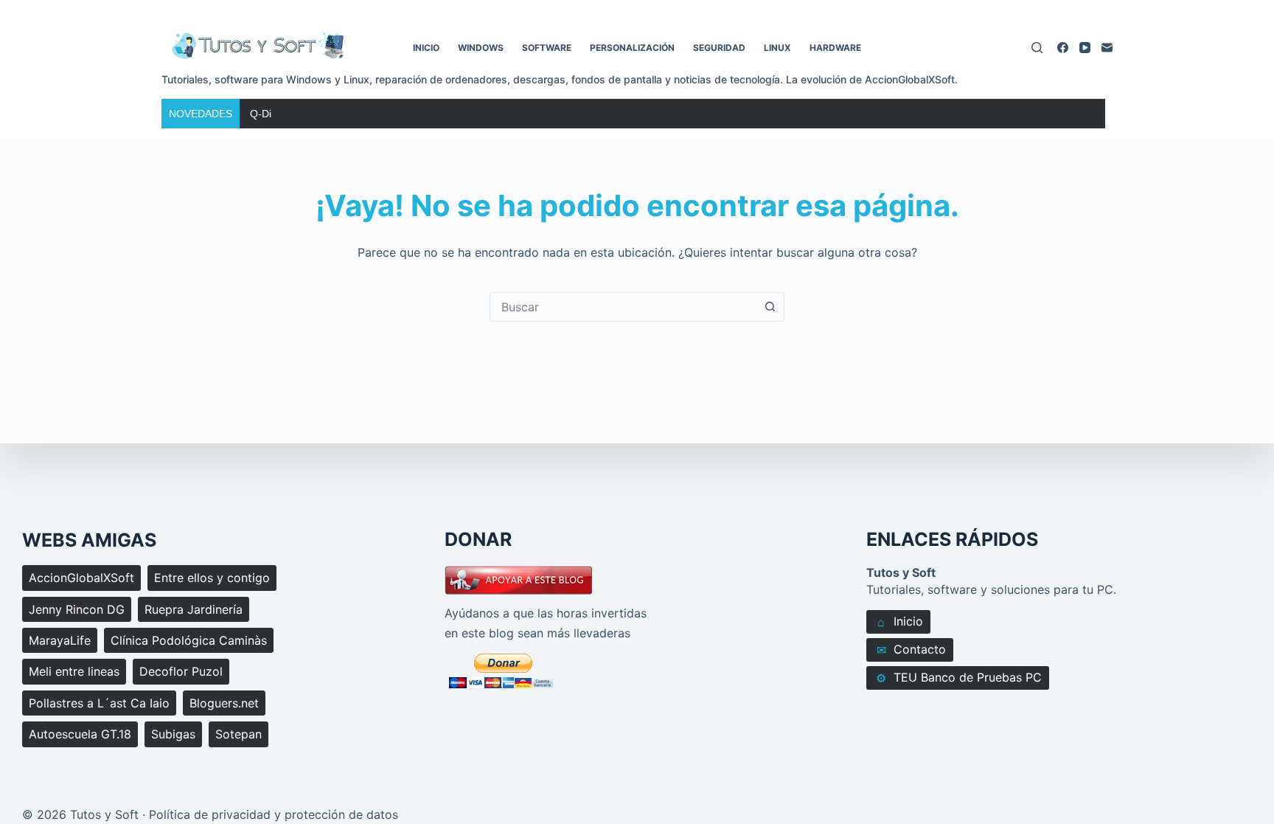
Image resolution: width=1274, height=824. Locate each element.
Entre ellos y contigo (212, 577)
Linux (777, 47)
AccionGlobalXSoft (81, 577)
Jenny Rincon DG (77, 609)
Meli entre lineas (74, 671)
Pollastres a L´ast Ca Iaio (99, 703)
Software (546, 47)
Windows (481, 47)
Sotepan (238, 734)
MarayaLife (60, 640)
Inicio (426, 47)
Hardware (835, 47)
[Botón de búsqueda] (770, 307)
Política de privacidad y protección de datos (273, 814)
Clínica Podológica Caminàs (189, 640)
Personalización (632, 47)
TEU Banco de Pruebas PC (959, 677)
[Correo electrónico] (1107, 47)
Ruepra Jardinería (194, 609)
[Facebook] (1062, 47)
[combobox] (623, 307)
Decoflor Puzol (181, 671)
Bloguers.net (224, 703)
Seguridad (719, 47)
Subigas (173, 734)
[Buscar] (1036, 47)
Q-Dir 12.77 (277, 114)
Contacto (912, 649)
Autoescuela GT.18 (80, 734)
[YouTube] (1084, 47)
